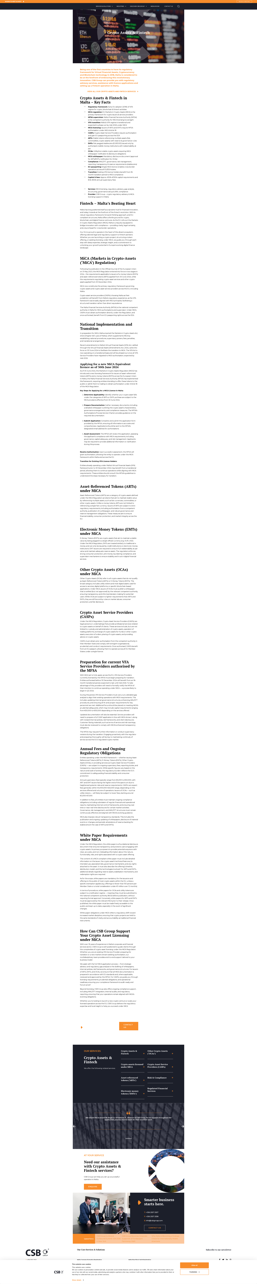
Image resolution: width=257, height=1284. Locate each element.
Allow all (194, 1265)
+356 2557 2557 (32, 1260)
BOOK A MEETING (244, 1)
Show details (76, 1280)
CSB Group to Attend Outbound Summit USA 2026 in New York (108, 1238)
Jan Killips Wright (194, 64)
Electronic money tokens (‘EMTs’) (130, 1092)
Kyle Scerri (190, 38)
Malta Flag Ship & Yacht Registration (139, 1260)
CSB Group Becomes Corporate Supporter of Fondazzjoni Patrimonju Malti (134, 1238)
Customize (193, 1272)
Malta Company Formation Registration (89, 1260)
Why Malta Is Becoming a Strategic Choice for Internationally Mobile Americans (165, 1238)
